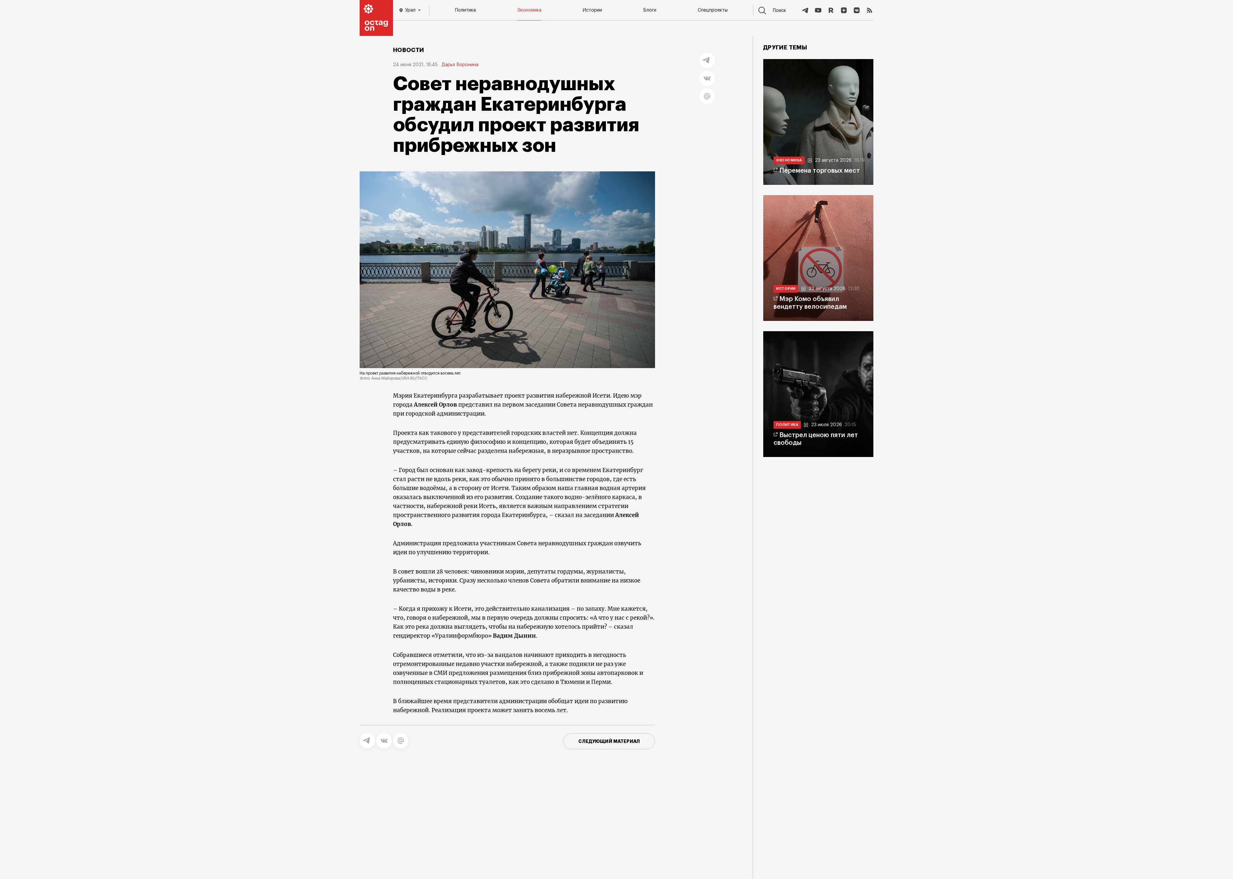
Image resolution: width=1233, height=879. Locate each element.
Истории (592, 10)
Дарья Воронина (460, 65)
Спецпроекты (713, 10)
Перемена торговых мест (819, 171)
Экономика (529, 10)
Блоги (649, 10)
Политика (465, 10)
